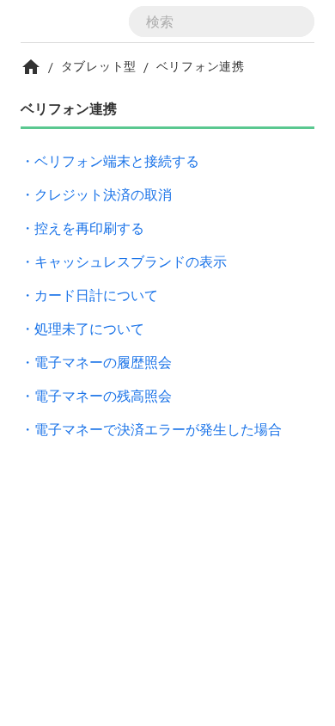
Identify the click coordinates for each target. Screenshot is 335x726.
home (31, 67)
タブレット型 (99, 65)
